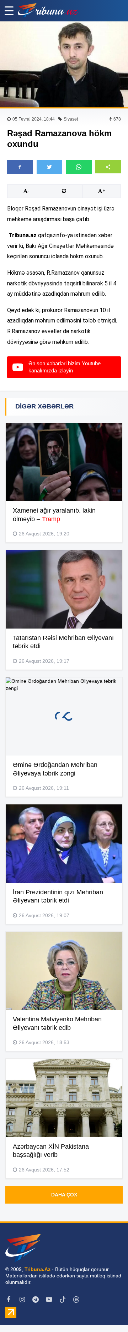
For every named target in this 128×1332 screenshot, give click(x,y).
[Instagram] (22, 1299)
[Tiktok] (62, 1299)
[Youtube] (49, 1299)
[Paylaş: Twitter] (50, 167)
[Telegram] (35, 1299)
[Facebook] (8, 1299)
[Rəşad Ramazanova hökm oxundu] (64, 64)
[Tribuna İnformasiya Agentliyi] (48, 10)
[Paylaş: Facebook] (20, 167)
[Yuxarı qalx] (108, 1312)
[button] (108, 166)
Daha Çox (64, 1195)
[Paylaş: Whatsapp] (79, 167)
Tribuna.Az (37, 1269)
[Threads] (76, 1299)
